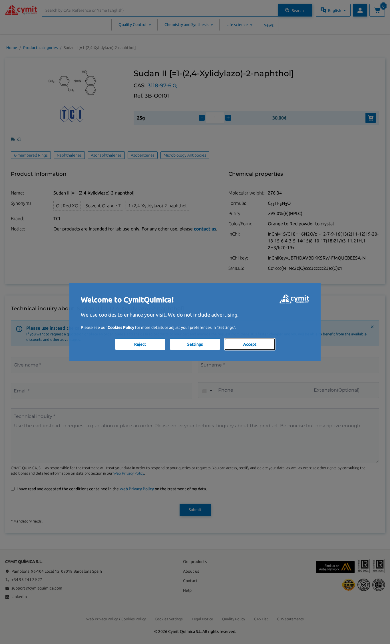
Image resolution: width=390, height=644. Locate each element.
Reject (140, 344)
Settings (195, 344)
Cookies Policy (121, 327)
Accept (249, 344)
